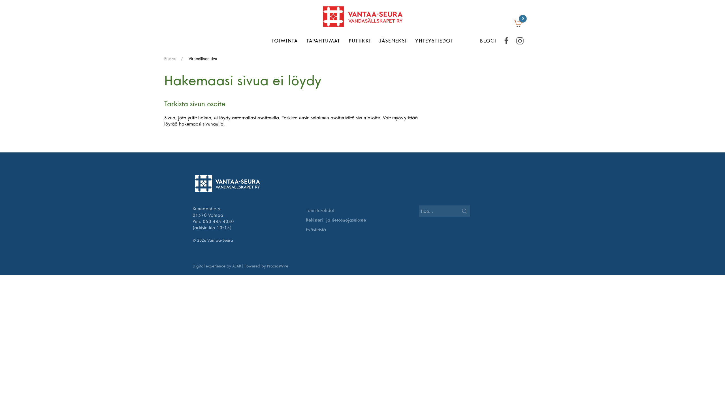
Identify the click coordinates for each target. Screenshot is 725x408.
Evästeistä (316, 229)
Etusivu (170, 58)
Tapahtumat (323, 40)
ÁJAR (236, 266)
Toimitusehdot (320, 210)
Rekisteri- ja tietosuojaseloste (336, 220)
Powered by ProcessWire (266, 266)
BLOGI (488, 40)
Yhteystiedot (434, 40)
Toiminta (285, 40)
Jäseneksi (393, 40)
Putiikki (360, 40)
